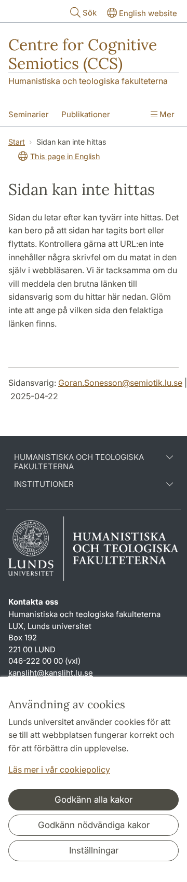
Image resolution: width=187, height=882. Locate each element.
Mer (166, 114)
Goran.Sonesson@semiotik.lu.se (120, 382)
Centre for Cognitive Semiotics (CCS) (82, 54)
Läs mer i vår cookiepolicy (59, 769)
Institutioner (44, 484)
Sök (90, 13)
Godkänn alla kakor (93, 799)
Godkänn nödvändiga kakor (94, 825)
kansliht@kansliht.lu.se (50, 673)
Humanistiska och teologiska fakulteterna (88, 81)
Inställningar (93, 850)
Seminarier (28, 114)
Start (16, 141)
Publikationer (85, 114)
